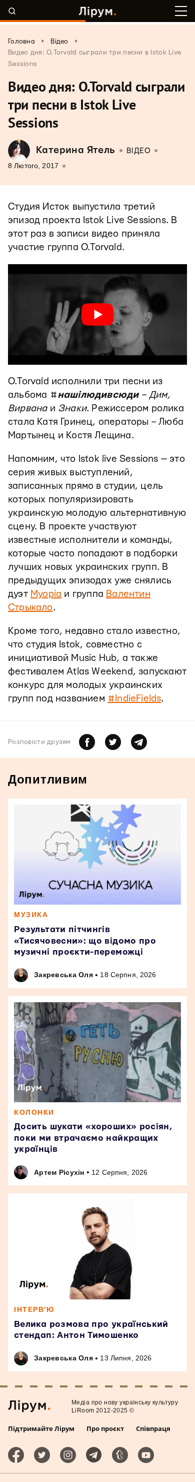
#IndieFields (134, 698)
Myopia (46, 594)
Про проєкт (105, 1428)
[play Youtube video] (97, 314)
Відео (138, 151)
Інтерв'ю (34, 1309)
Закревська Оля (63, 975)
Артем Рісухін (59, 1172)
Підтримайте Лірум (41, 1428)
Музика (31, 915)
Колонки (34, 1112)
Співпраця (153, 1428)
